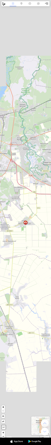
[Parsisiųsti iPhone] (17, 441)
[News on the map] (5, 3)
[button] (25, 222)
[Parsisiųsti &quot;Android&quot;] (34, 441)
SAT (3, 427)
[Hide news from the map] (3, 421)
